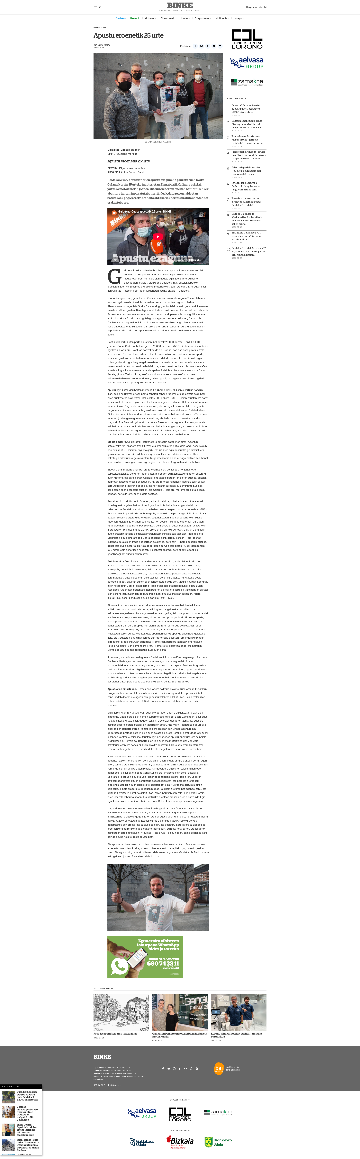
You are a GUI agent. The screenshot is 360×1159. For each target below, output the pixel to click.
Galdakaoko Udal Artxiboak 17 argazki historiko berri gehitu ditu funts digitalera (249, 251)
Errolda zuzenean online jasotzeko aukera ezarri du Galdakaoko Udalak (246, 201)
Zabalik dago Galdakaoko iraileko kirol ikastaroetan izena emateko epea (247, 170)
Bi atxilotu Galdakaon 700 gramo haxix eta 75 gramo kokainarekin (246, 236)
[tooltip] (195, 46)
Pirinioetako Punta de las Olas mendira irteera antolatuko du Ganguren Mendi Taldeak (249, 155)
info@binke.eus (114, 1085)
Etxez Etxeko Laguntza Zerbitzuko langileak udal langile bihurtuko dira (246, 186)
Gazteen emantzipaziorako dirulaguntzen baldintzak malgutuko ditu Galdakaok (247, 124)
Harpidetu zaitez (255, 7)
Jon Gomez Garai (102, 45)
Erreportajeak (100, 27)
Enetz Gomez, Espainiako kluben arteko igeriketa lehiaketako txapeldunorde (247, 139)
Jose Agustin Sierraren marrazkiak (115, 1033)
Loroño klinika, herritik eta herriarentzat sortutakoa (236, 1035)
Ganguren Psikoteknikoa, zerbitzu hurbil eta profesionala (179, 1035)
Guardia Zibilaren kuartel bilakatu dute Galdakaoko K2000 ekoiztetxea (246, 108)
